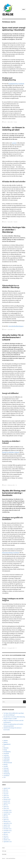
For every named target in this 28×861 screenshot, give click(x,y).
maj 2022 (5, 836)
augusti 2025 (6, 803)
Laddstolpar (6, 759)
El (14, 329)
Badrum (5, 742)
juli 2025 (5, 804)
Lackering (6, 755)
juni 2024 (5, 817)
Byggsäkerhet (7, 744)
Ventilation (6, 775)
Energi (15, 121)
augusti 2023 (6, 825)
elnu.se (3, 858)
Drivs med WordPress (10, 858)
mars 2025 (6, 808)
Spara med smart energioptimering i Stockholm (14, 28)
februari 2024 (6, 821)
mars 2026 (6, 797)
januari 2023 (6, 827)
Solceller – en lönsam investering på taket (13, 128)
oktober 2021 (6, 839)
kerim (5, 121)
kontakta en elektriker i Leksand (10, 452)
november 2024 (7, 812)
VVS (4, 777)
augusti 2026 (6, 788)
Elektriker (6, 748)
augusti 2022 (6, 832)
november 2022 (7, 830)
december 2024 (7, 810)
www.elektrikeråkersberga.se (15, 326)
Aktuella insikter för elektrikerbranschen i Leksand (13, 337)
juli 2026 (5, 790)
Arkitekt (5, 740)
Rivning (5, 764)
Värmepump (6, 773)
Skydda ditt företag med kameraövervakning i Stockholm (13, 493)
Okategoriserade (7, 762)
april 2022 (6, 838)
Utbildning (6, 772)
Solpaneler (6, 770)
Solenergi (5, 768)
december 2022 (7, 828)
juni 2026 (5, 792)
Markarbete (6, 760)
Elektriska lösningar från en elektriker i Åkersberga (13, 229)
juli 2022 (5, 834)
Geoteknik (6, 753)
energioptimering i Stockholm (16, 83)
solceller (14, 143)
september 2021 (7, 841)
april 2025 (6, 806)
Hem (3, 847)
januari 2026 (6, 801)
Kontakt (4, 854)
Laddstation (6, 757)
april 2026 (6, 795)
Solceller (15, 221)
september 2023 (7, 823)
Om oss (4, 851)
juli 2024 (5, 815)
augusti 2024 (6, 814)
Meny (23, 9)
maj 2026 (5, 793)
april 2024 (6, 819)
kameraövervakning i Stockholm (10, 552)
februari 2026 (6, 799)
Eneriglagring (7, 751)
